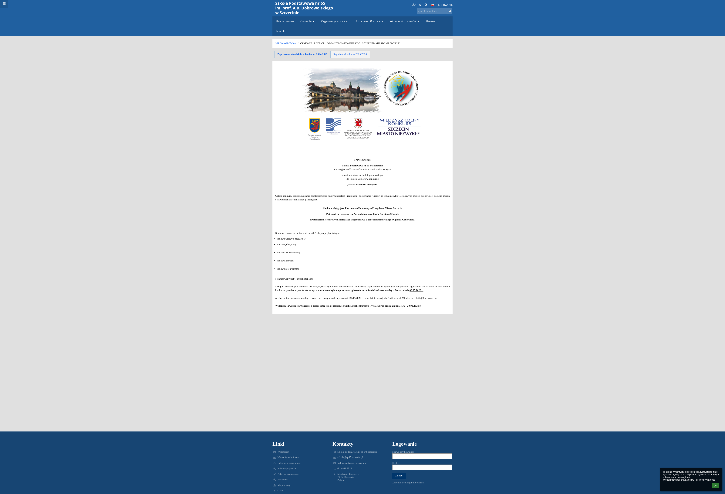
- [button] (421, 4)
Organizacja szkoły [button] (333, 21)
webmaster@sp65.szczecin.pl (352, 463)
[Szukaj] (450, 11)
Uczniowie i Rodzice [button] (367, 21)
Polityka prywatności (288, 473)
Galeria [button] (430, 21)
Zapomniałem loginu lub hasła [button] (408, 482)
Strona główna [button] (284, 21)
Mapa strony (284, 485)
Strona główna (285, 43)
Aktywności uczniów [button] (403, 21)
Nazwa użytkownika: (403, 451)
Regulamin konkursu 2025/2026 (350, 54)
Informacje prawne (287, 468)
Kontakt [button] (280, 31)
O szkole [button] (306, 21)
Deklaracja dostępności (289, 463)
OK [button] (715, 485)
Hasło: (395, 463)
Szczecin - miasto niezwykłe (381, 43)
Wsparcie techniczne (288, 457)
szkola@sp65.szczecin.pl (350, 457)
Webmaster (283, 451)
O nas (280, 490)
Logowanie (445, 5)
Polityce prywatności (705, 480)
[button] (425, 4)
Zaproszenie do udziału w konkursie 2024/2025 (302, 54)
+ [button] (415, 4)
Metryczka (283, 479)
